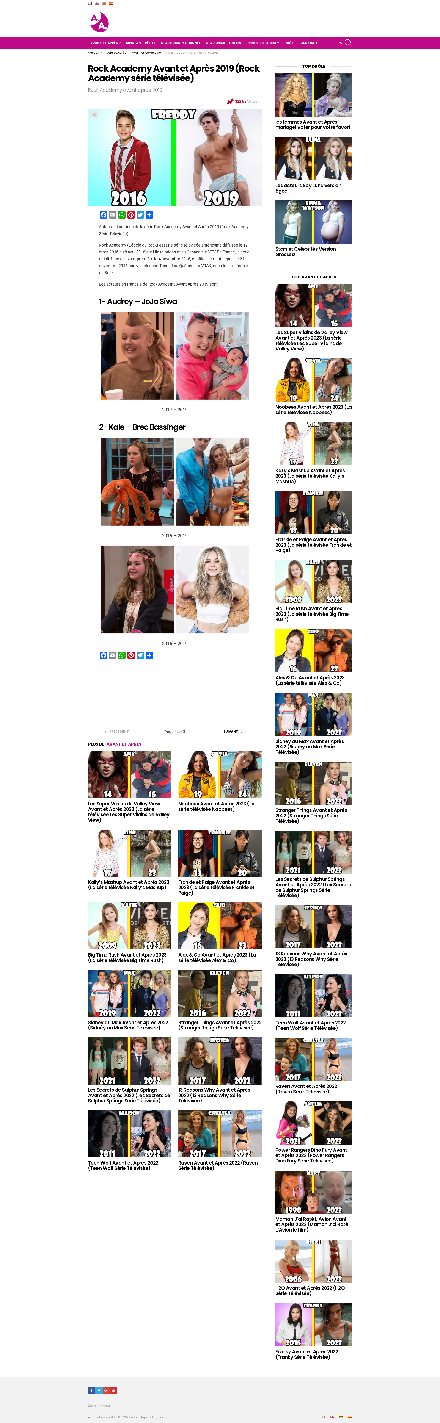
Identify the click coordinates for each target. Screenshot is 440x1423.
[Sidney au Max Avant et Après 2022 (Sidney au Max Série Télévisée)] (129, 993)
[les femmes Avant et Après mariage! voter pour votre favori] (313, 95)
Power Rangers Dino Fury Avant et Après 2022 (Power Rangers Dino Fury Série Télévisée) (311, 1155)
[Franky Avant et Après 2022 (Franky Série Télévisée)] (313, 1324)
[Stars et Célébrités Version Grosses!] (313, 222)
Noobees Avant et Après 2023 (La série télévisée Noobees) (216, 806)
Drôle (289, 43)
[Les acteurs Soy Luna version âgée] (313, 158)
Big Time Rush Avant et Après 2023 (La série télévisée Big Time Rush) (127, 957)
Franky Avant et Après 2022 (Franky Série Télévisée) (306, 1354)
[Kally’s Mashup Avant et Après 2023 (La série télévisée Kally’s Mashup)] (129, 853)
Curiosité (309, 43)
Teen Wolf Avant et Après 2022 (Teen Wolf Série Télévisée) (123, 1165)
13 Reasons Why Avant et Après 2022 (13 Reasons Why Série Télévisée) (214, 1095)
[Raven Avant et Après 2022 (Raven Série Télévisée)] (220, 1133)
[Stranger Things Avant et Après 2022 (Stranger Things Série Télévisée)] (220, 993)
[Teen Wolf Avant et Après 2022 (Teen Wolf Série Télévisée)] (129, 1133)
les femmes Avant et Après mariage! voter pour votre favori (312, 125)
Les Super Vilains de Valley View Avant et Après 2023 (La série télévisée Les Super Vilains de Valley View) (129, 811)
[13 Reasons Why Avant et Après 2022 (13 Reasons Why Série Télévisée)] (220, 1061)
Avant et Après (104, 43)
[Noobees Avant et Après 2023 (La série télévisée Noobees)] (220, 774)
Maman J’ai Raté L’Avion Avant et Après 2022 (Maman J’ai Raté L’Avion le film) (311, 1224)
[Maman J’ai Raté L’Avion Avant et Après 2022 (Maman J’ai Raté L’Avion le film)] (313, 1192)
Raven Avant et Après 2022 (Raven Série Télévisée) (218, 1165)
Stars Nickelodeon (223, 43)
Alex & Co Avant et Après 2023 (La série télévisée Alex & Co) (217, 957)
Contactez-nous (99, 1406)
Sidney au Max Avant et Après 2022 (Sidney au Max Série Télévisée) (128, 1025)
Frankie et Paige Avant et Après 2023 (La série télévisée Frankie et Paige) (216, 887)
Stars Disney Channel (181, 43)
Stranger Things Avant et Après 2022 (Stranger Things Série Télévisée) (220, 1025)
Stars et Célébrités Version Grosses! (305, 252)
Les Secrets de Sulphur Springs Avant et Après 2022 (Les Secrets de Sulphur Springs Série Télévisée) (129, 1095)
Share (94, 114)
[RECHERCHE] (348, 43)
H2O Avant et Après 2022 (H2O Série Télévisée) (310, 1291)
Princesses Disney (263, 43)
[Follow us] (340, 43)
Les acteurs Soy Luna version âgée (308, 188)
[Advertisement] (175, 696)
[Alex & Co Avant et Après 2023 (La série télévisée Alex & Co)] (220, 925)
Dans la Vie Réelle (140, 43)
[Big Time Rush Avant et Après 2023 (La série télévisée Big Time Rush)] (129, 925)
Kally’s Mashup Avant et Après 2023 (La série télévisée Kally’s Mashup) (128, 885)
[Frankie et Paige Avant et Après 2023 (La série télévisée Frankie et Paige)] (220, 853)
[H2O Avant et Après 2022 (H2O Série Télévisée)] (313, 1261)
